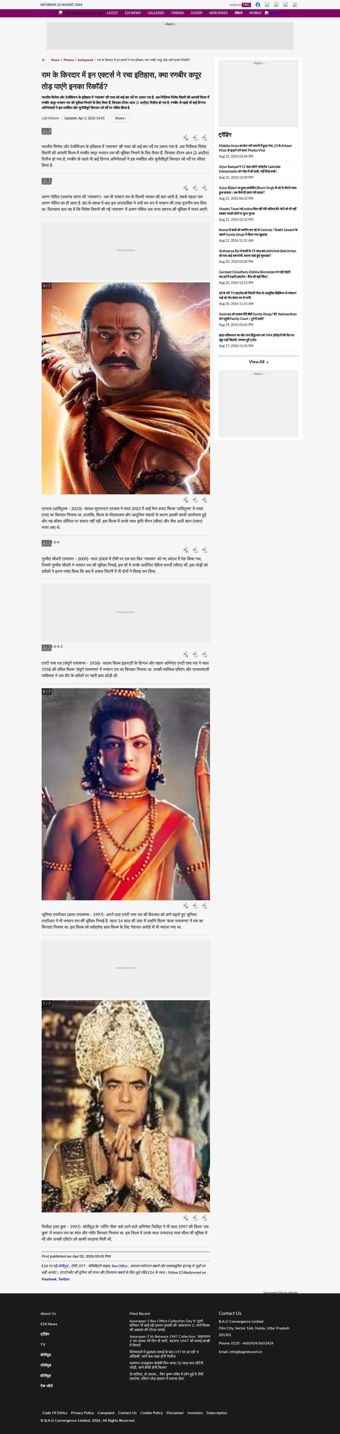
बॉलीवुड (63, 1266)
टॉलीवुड (45, 1365)
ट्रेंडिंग (225, 135)
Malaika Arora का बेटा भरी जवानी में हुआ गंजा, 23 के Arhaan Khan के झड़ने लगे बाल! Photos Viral (255, 148)
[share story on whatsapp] (205, 137)
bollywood (84, 60)
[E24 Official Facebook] (258, 4)
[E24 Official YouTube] (295, 4)
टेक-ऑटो (46, 1386)
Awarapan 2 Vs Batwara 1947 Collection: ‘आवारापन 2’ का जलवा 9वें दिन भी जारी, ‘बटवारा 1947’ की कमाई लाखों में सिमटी (170, 1341)
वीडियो (238, 13)
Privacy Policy (82, 1413)
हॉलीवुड (45, 1376)
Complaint (106, 1413)
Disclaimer (175, 1413)
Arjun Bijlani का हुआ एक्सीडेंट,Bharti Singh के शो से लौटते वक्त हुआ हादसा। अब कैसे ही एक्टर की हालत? (258, 190)
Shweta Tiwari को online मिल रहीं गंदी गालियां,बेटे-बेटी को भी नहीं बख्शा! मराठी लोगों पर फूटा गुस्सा (257, 211)
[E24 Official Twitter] (276, 4)
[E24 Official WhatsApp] (285, 4)
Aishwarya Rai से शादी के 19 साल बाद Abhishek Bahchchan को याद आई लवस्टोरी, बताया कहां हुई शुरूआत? (257, 253)
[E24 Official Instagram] (267, 4)
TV (42, 1345)
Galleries (156, 13)
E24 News (133, 13)
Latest (112, 13)
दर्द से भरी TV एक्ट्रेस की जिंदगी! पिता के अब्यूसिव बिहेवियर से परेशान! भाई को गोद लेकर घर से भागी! (258, 296)
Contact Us (127, 1413)
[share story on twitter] (121, 118)
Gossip (196, 13)
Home (55, 60)
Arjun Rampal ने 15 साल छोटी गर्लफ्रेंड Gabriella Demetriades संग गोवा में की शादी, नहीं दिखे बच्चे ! (249, 169)
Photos (67, 60)
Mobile (255, 13)
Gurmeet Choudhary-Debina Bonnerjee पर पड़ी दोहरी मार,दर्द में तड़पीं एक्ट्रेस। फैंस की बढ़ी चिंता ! (254, 275)
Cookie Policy (151, 1413)
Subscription (217, 1413)
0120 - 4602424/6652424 (252, 1343)
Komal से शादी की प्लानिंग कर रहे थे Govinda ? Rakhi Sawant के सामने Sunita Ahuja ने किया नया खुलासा (258, 232)
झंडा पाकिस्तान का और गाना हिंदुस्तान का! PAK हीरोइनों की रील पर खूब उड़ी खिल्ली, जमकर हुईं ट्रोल (256, 338)
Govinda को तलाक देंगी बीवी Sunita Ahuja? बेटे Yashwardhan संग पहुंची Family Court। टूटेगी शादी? (258, 317)
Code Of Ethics (54, 1413)
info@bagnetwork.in (245, 1352)
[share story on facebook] (186, 137)
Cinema (177, 13)
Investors (195, 1413)
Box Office (120, 1266)
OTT (82, 1266)
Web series (218, 13)
